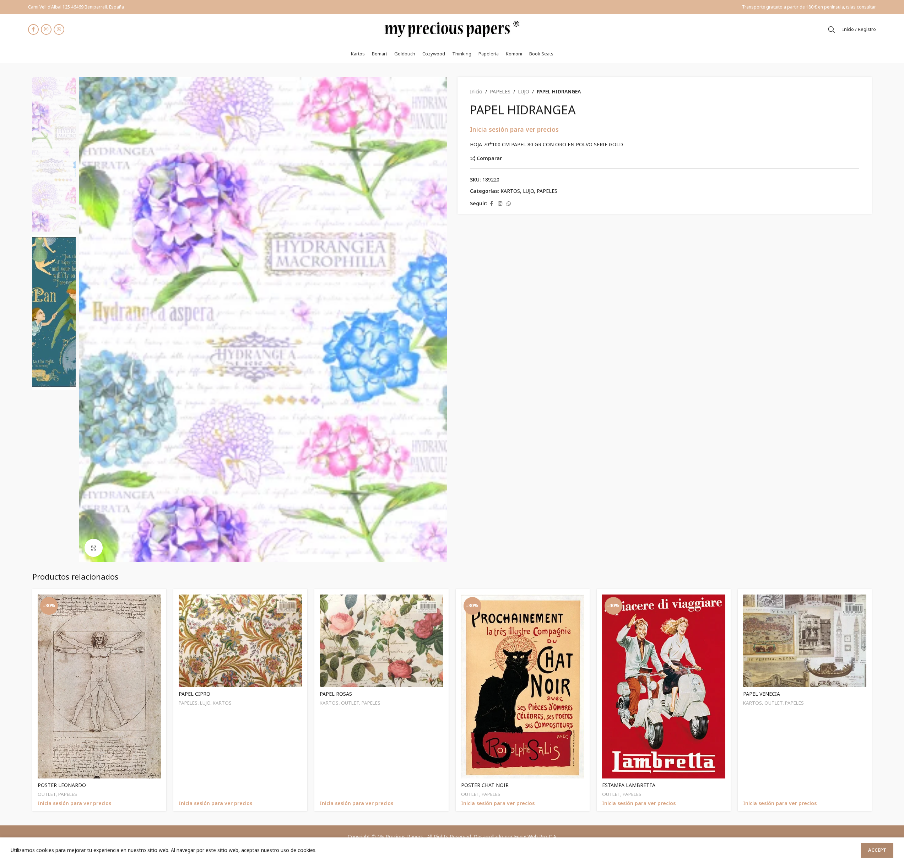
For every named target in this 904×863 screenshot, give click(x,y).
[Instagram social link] (46, 29)
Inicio (476, 91)
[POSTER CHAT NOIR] (522, 686)
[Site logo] (452, 28)
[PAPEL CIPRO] (240, 641)
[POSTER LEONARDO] (99, 686)
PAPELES (500, 91)
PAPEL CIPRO (194, 693)
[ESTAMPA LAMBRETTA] (663, 686)
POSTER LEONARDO (62, 785)
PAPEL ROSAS (336, 693)
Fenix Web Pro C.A (535, 836)
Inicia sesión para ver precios (514, 129)
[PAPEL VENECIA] (804, 641)
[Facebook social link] (33, 29)
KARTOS (510, 191)
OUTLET (47, 794)
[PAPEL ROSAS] (381, 641)
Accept (877, 850)
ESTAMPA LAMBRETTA (628, 785)
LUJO (523, 91)
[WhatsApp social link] (59, 29)
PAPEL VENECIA (761, 693)
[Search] (831, 29)
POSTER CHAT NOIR (485, 785)
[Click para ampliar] (93, 548)
